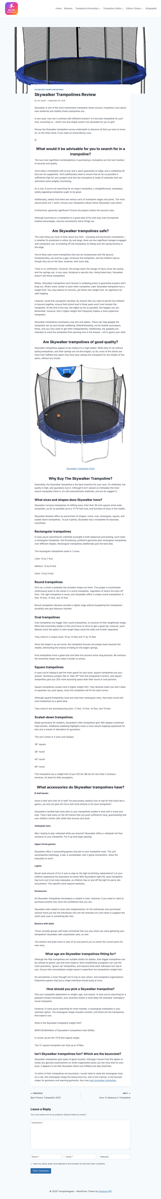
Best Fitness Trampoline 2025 (46, 1095)
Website (104, 1156)
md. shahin (41, 101)
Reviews (68, 8)
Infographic (151, 8)
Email (69, 1156)
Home (59, 8)
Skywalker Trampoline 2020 (81, 468)
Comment (37, 1122)
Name (35, 1156)
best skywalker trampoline (102, 1080)
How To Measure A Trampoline (114, 1095)
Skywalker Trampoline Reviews (49, 90)
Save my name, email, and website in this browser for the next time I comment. (69, 1164)
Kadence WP (105, 1191)
